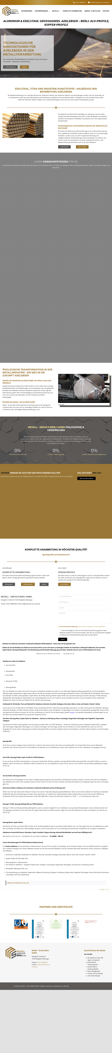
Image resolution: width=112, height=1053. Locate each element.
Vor (107, 889)
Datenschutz (58, 986)
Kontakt (42, 986)
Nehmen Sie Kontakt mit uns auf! (18, 883)
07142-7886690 (42, 962)
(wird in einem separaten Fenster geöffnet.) (82, 627)
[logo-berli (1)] (10, 7)
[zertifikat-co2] (56, 920)
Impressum (49, 986)
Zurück (102, 889)
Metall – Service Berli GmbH (30, 986)
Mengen (72, 712)
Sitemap (66, 986)
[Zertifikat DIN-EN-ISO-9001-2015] (38, 920)
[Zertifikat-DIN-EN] (73, 920)
